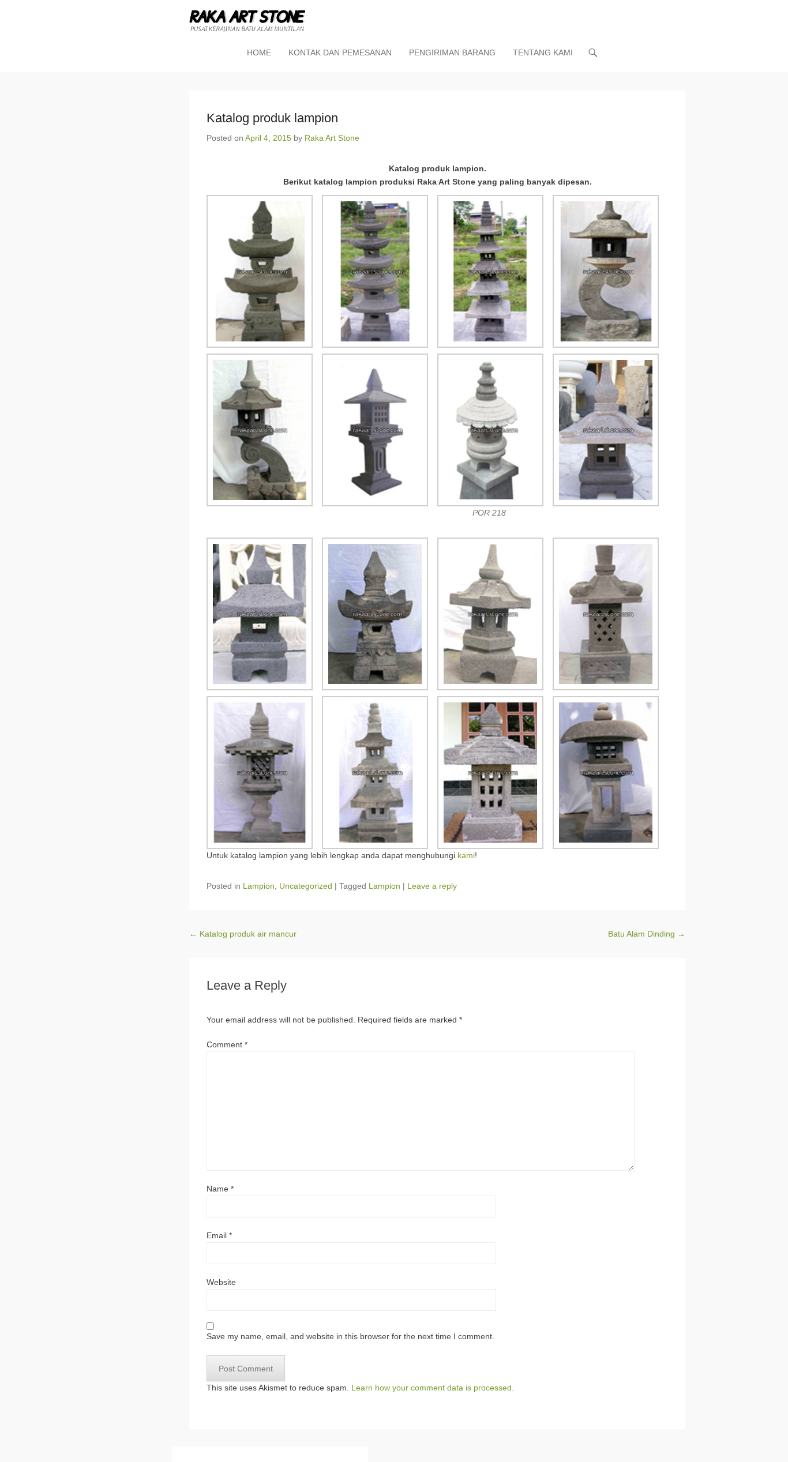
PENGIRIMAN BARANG (452, 52)
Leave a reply (432, 885)
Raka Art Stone (332, 137)
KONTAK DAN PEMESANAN (340, 52)
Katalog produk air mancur (243, 933)
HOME (259, 52)
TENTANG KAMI (543, 52)
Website (221, 1282)
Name (220, 1188)
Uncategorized (305, 885)
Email (219, 1235)
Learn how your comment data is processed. (432, 1387)
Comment (227, 1044)
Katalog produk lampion (272, 118)
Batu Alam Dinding (646, 933)
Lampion (259, 885)
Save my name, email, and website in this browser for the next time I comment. (350, 1336)
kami (466, 855)
